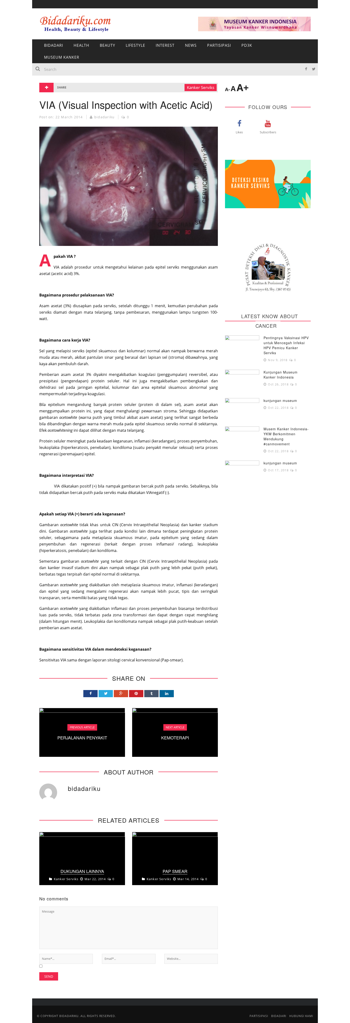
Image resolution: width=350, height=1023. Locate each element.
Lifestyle (135, 45)
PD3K (44, 100)
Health (81, 45)
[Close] (39, 7)
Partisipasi (50, 90)
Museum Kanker (55, 110)
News (44, 80)
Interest (47, 71)
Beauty (107, 45)
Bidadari (47, 32)
